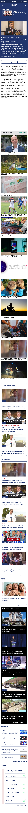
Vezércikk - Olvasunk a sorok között (10, 425)
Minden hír (20, 575)
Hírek (3, 403)
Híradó (3, 730)
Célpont (4, 737)
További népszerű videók (19, 605)
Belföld (7, 19)
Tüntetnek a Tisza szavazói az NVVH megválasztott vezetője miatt (12, 674)
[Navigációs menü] (2, 5)
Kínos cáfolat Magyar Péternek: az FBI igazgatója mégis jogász (12, 570)
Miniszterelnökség (5, 37)
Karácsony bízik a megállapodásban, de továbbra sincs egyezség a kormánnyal (13, 452)
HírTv (2, 19)
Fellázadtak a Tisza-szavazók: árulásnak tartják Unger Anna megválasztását (13, 548)
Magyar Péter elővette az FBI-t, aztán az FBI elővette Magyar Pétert (14, 599)
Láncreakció (5, 755)
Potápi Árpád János (15, 37)
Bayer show (5, 747)
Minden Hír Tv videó (18, 722)
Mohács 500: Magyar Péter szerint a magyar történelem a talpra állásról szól (12, 652)
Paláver (4, 670)
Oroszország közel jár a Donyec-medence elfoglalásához (13, 630)
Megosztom (13, 62)
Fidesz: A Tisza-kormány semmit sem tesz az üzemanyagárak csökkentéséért (13, 695)
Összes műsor (20, 805)
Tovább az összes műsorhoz (18, 761)
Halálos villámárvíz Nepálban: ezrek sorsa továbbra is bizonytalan (13, 717)
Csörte (3, 742)
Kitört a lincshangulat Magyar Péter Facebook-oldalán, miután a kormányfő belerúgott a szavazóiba (12, 429)
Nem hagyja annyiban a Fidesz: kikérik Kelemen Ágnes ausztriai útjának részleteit (13, 407)
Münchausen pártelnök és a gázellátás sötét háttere (19, 13)
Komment (4, 545)
